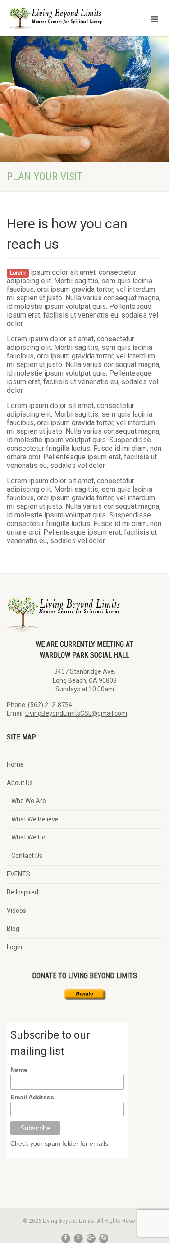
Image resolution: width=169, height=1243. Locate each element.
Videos (16, 910)
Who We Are (28, 800)
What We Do (28, 837)
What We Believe (35, 819)
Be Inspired (22, 892)
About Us (20, 782)
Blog (13, 928)
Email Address (32, 1097)
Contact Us (26, 855)
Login (14, 947)
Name (18, 1069)
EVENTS (18, 874)
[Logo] (56, 22)
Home (15, 764)
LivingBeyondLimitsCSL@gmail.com (76, 713)
